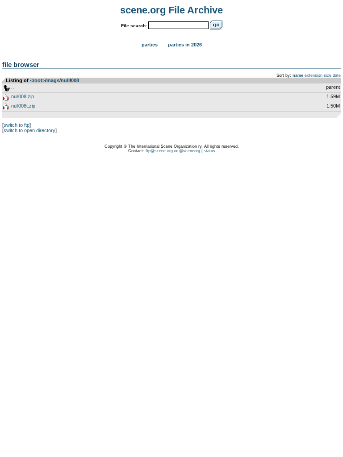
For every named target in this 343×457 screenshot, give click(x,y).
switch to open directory (29, 130)
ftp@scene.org (159, 151)
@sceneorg (189, 151)
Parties (150, 44)
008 (75, 80)
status (209, 151)
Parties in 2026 (185, 44)
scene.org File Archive (171, 10)
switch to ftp (16, 125)
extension (313, 75)
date (337, 75)
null (65, 80)
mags (52, 80)
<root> (37, 80)
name (298, 75)
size (327, 75)
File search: (134, 25)
